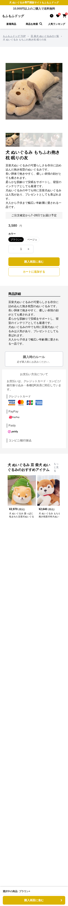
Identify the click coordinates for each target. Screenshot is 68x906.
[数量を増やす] (28, 249)
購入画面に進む (34, 261)
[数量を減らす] (13, 249)
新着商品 (11, 24)
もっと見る (56, 467)
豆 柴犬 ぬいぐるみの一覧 (45, 36)
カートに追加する (34, 271)
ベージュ (32, 239)
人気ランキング (56, 24)
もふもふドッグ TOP (14, 36)
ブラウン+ (16, 239)
